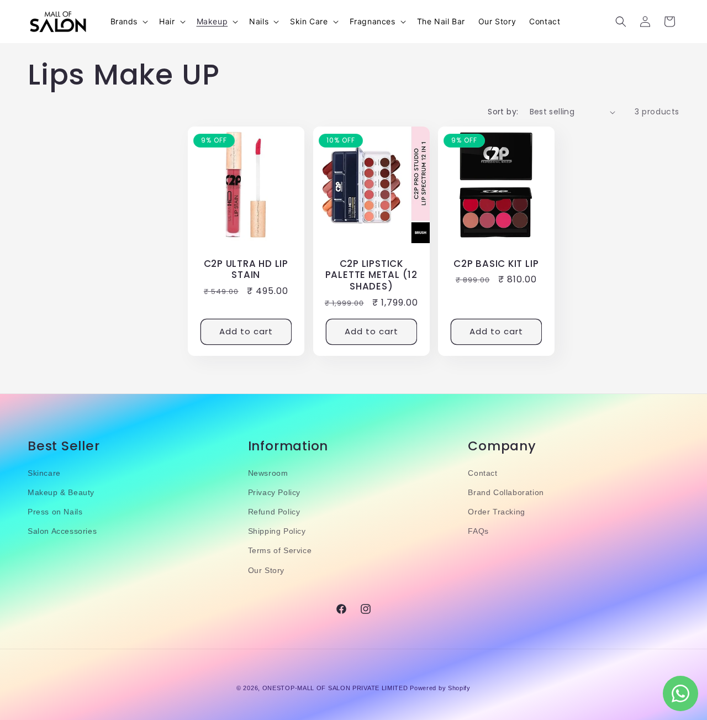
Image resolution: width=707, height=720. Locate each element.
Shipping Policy (277, 531)
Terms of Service (280, 550)
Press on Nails (55, 511)
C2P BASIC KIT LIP (496, 264)
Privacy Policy (274, 492)
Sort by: (503, 111)
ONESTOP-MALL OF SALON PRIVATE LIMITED (335, 688)
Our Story (266, 570)
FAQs (478, 531)
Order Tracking (496, 511)
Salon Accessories (62, 531)
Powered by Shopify (440, 688)
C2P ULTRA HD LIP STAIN (246, 269)
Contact (482, 473)
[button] (128, 21)
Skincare (44, 473)
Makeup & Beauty (61, 492)
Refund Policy (274, 511)
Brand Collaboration (506, 492)
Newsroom (268, 473)
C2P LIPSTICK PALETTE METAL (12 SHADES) (371, 275)
